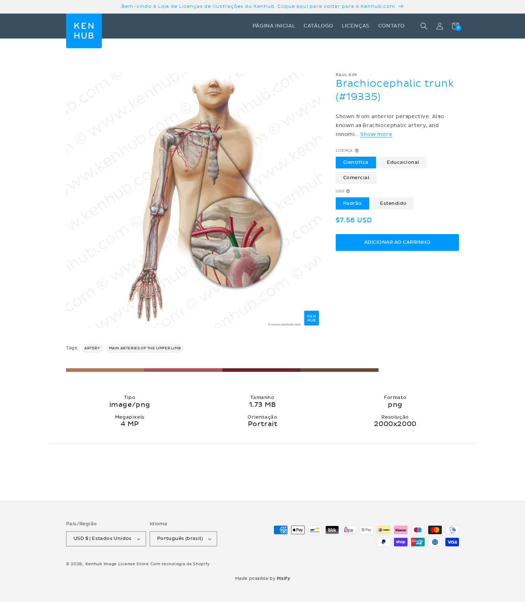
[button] (424, 26)
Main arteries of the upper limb (145, 348)
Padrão (352, 203)
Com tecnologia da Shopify (180, 564)
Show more (376, 134)
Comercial (356, 177)
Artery (92, 348)
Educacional (403, 162)
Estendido (393, 203)
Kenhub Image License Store (117, 564)
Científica (356, 162)
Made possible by (262, 578)
